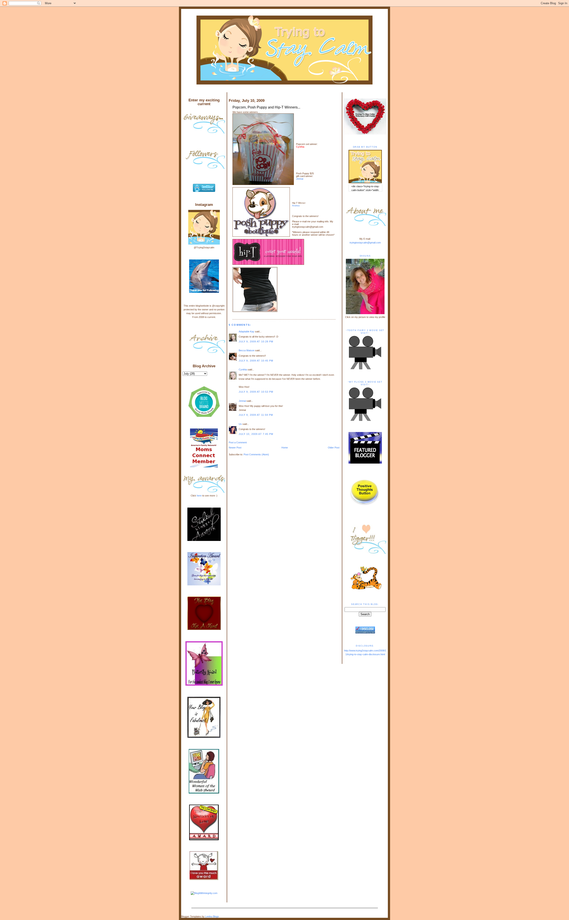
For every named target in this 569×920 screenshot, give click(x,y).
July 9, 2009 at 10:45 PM (256, 360)
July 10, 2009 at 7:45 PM (256, 434)
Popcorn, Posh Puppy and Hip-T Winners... (266, 107)
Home (284, 447)
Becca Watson (246, 350)
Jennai (299, 178)
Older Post (333, 447)
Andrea (296, 205)
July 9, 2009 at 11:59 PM (256, 415)
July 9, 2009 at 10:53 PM (256, 391)
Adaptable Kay (247, 331)
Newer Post (235, 447)
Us (240, 424)
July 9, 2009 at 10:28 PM (256, 341)
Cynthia (300, 146)
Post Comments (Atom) (256, 454)
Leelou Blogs (212, 916)
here (199, 495)
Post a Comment (238, 442)
